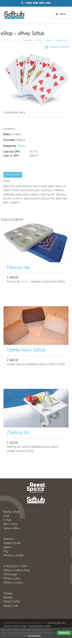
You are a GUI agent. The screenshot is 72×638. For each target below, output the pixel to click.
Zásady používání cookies (39, 626)
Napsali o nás (10, 606)
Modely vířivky (11, 512)
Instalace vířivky (12, 543)
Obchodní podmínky (56, 623)
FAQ (5, 551)
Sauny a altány (11, 528)
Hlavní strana (27, 40)
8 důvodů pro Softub (15, 566)
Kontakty (8, 594)
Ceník (6, 516)
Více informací (34, 635)
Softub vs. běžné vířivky (16, 570)
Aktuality (8, 598)
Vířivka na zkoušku (13, 555)
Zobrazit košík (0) (59, 47)
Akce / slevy (10, 524)
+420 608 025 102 (38, 3)
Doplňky (49, 40)
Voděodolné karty (61, 40)
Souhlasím (64, 633)
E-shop (39, 40)
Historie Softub (11, 602)
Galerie (7, 547)
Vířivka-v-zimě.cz (13, 583)
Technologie (10, 574)
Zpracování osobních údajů (15, 626)
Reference (8, 539)
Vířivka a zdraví (11, 579)
